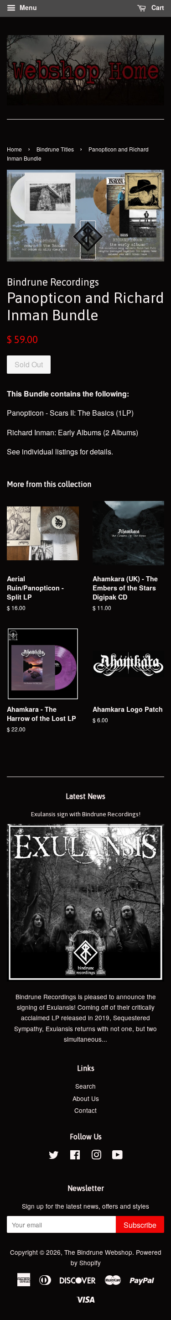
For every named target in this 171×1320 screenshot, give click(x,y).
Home (14, 149)
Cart (157, 7)
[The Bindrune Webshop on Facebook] (75, 1156)
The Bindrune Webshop (98, 1252)
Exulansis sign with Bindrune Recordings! (85, 814)
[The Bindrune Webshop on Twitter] (54, 1156)
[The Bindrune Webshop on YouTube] (117, 1156)
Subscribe (140, 1225)
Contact (85, 1110)
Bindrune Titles (55, 149)
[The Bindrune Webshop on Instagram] (96, 1156)
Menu (27, 7)
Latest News (85, 796)
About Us (86, 1098)
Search (85, 1085)
